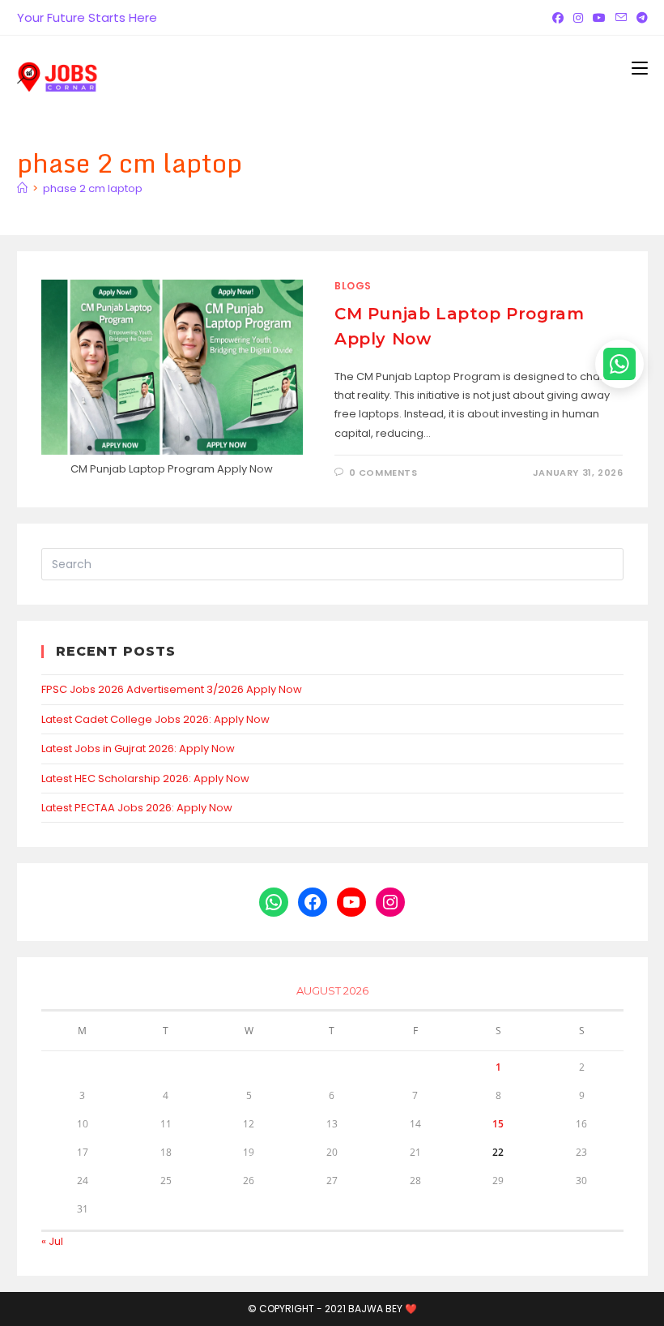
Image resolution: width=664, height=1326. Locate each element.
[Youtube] (599, 18)
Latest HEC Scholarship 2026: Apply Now (145, 778)
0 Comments (383, 472)
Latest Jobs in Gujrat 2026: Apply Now (138, 748)
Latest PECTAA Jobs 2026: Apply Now (136, 807)
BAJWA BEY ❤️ (382, 1308)
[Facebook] (557, 18)
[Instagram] (578, 18)
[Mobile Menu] (640, 68)
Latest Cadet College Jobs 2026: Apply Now (155, 719)
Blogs (353, 286)
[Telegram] (640, 18)
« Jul (52, 1241)
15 (498, 1124)
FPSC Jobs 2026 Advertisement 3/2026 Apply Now (171, 689)
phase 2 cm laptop (93, 188)
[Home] (22, 188)
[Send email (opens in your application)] (621, 18)
